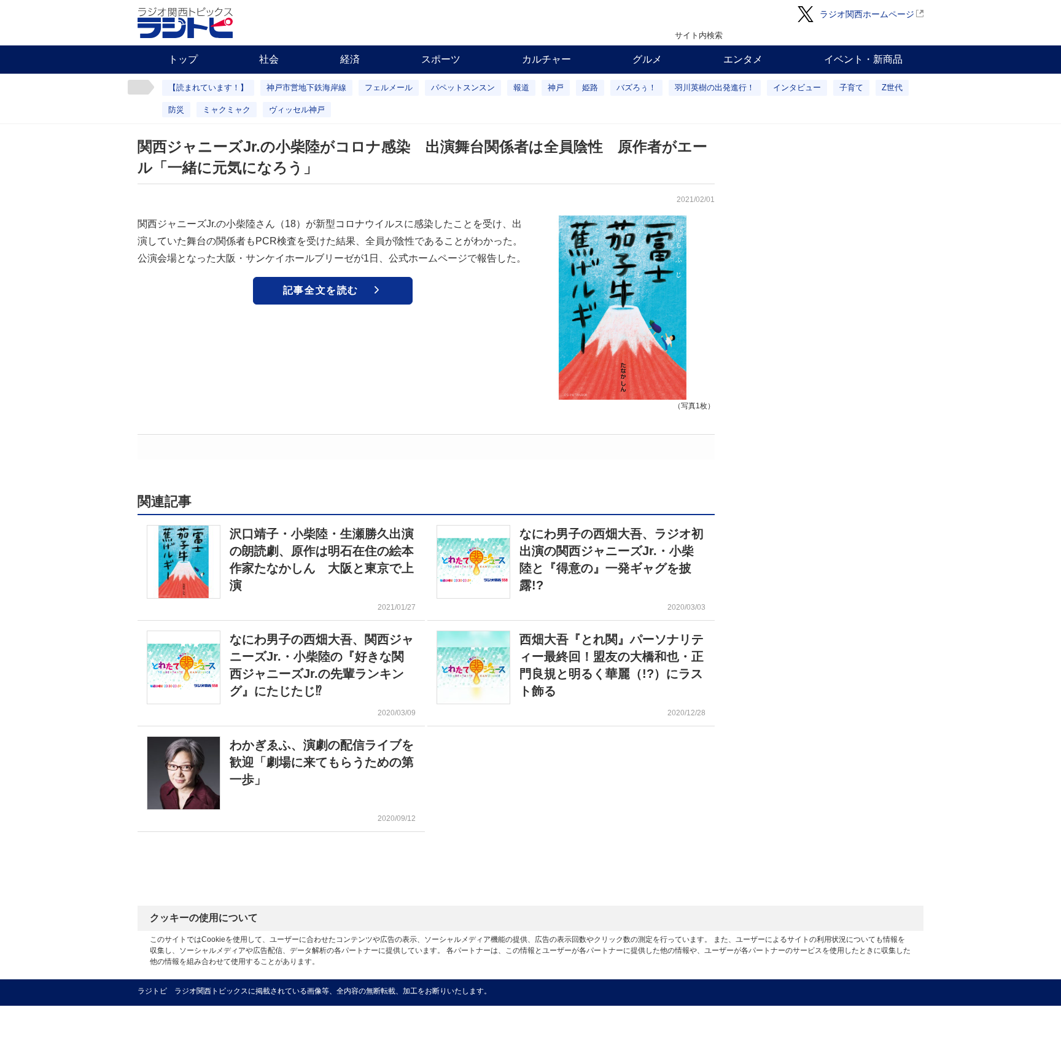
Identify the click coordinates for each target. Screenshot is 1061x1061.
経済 (350, 59)
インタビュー (797, 87)
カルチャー (546, 59)
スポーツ (441, 59)
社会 (269, 59)
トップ (183, 59)
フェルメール (389, 87)
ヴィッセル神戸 (297, 109)
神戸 (556, 87)
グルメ (647, 59)
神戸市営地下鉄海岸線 (306, 87)
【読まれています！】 (208, 87)
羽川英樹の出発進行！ (715, 87)
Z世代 (892, 87)
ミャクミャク (227, 109)
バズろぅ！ (636, 87)
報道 (521, 87)
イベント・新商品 (863, 59)
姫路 (590, 87)
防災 (176, 109)
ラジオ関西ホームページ (867, 14)
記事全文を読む (321, 290)
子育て (851, 87)
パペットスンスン (463, 87)
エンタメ (743, 59)
